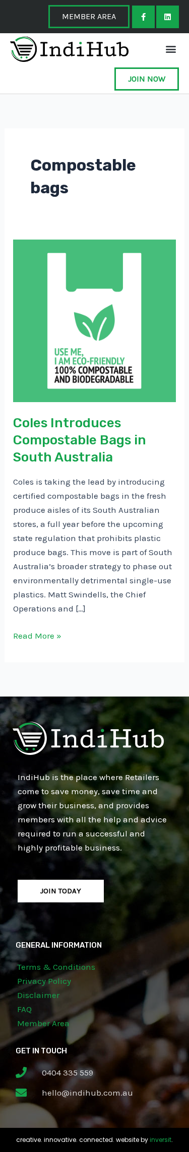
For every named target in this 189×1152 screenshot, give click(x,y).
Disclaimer (38, 995)
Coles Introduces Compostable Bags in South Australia (79, 440)
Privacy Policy (44, 981)
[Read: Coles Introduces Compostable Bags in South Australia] (94, 320)
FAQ (24, 1009)
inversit (160, 1139)
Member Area (43, 1023)
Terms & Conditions (56, 967)
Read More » (37, 635)
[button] (170, 49)
